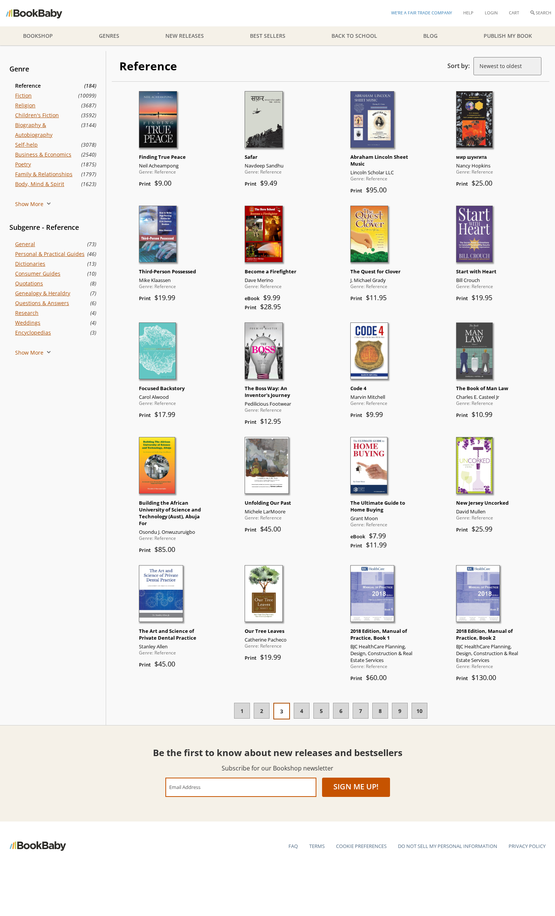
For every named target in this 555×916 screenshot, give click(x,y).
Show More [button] (30, 204)
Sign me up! (356, 786)
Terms (317, 846)
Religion (25, 105)
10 (419, 711)
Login (491, 12)
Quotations (29, 283)
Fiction (23, 95)
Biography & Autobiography (33, 129)
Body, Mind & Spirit (39, 184)
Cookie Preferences (361, 846)
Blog (430, 35)
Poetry (23, 164)
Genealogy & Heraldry (42, 293)
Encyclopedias (33, 332)
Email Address (184, 787)
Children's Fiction (37, 115)
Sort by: (458, 66)
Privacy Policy (527, 846)
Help (468, 12)
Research (27, 312)
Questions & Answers (42, 303)
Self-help (26, 144)
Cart (514, 12)
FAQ (293, 846)
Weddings (27, 322)
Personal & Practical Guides (50, 253)
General (25, 244)
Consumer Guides (37, 273)
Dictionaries (30, 263)
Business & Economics (43, 154)
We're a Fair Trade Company (421, 12)
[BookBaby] (40, 13)
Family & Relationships (43, 174)
